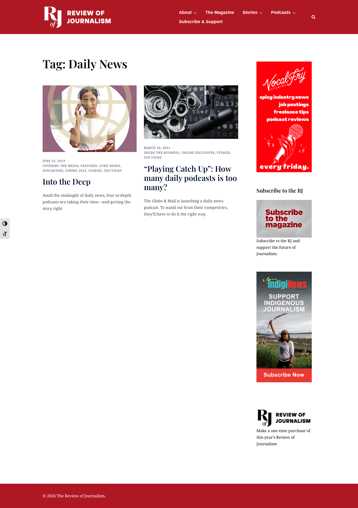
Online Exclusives (198, 153)
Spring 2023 (76, 171)
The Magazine (219, 12)
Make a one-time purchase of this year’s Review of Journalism (283, 437)
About (185, 12)
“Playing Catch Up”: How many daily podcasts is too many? (190, 177)
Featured (89, 166)
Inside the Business (162, 153)
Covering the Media (61, 166)
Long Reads (109, 166)
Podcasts (281, 12)
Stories (250, 12)
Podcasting (53, 171)
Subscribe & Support (201, 21)
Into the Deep (67, 181)
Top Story (113, 171)
